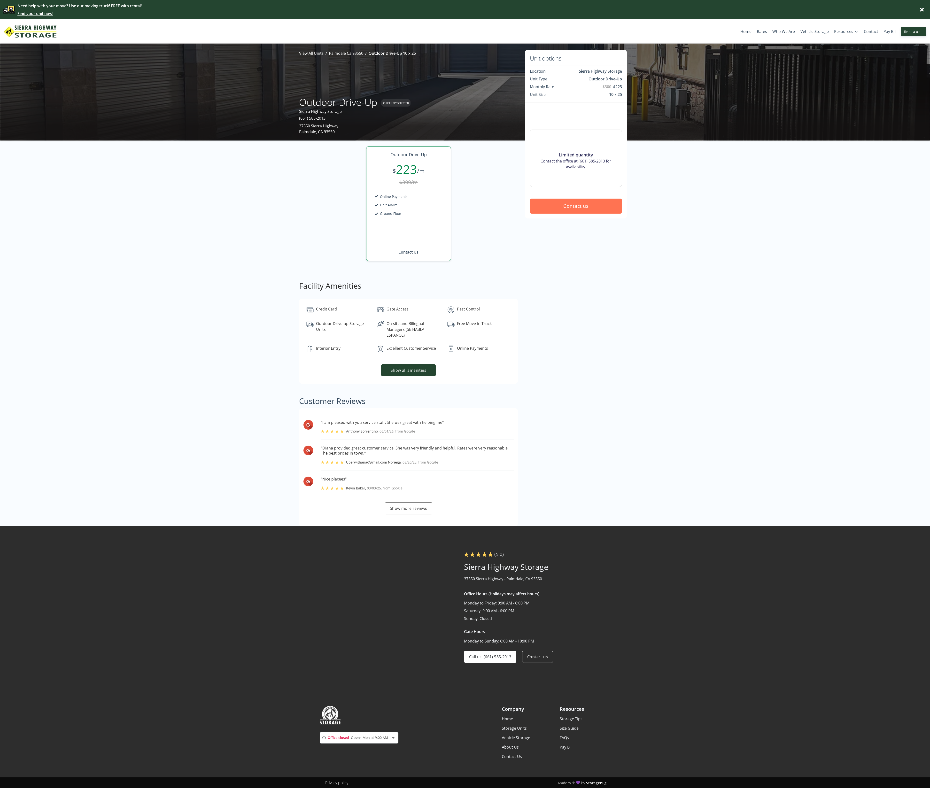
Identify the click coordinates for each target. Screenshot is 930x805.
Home (507, 718)
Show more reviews (408, 508)
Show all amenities (408, 370)
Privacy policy (336, 782)
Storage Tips (571, 718)
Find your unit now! (35, 13)
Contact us (576, 206)
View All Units (311, 53)
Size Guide (569, 728)
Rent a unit (913, 31)
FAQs (564, 737)
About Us (510, 747)
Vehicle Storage (516, 737)
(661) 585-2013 (312, 118)
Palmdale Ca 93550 (346, 53)
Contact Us (512, 756)
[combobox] (359, 737)
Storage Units (514, 728)
